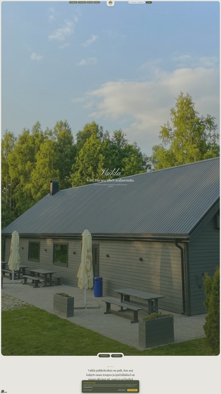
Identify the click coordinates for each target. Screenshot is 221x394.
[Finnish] (4, 392)
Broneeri (149, 2)
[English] (1, 392)
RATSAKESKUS (82, 2)
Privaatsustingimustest (88, 387)
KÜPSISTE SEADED (87, 390)
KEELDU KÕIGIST (121, 390)
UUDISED (90, 2)
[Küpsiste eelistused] (2, 391)
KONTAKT (97, 2)
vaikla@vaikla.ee (141, 2)
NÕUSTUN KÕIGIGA (132, 390)
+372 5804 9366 (133, 2)
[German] (6, 392)
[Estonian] (3, 392)
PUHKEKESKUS (73, 2)
